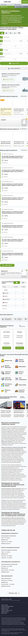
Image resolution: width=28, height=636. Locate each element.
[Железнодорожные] (10, 33)
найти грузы (12, 18)
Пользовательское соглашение (7, 632)
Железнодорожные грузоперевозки (9, 564)
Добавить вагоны (5, 572)
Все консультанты (22, 326)
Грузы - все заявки (5, 537)
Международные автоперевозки (8, 535)
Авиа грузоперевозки (6, 578)
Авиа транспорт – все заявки (7, 584)
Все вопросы (24, 150)
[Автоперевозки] (6, 33)
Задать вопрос (6, 347)
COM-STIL (7, 2)
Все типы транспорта (22, 397)
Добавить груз (4, 539)
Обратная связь (4, 609)
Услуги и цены (4, 605)
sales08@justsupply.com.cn (20, 343)
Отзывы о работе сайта (6, 610)
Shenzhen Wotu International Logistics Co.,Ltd (19, 110)
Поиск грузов (3, 4)
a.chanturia (7, 343)
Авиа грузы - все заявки (6, 580)
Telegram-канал (5, 611)
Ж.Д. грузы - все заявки (6, 566)
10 (23, 299)
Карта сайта (4, 613)
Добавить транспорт (5, 543)
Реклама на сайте (5, 607)
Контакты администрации (7, 606)
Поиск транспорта (18, 4)
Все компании (24, 96)
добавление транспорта (6, 441)
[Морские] (2, 33)
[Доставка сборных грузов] (19, 33)
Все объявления (23, 128)
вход (20, 1)
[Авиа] (15, 33)
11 (15, 299)
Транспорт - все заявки (6, 541)
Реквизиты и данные (14, 633)
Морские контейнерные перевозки (9, 550)
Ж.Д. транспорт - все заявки (7, 570)
